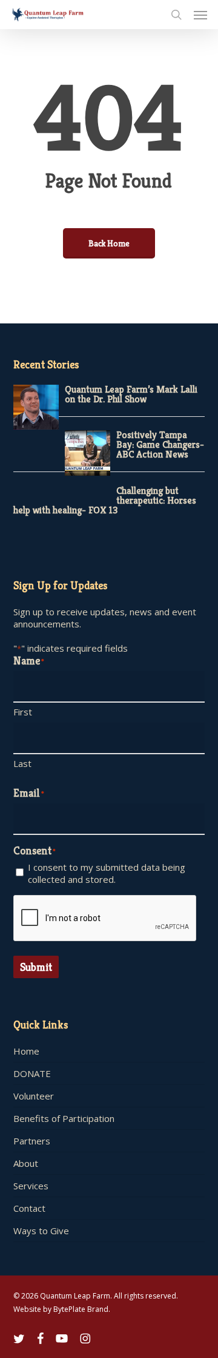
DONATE (32, 1073)
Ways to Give (41, 1231)
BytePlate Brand (80, 1309)
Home (26, 1051)
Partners (31, 1141)
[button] (200, 14)
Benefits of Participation (63, 1118)
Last (22, 763)
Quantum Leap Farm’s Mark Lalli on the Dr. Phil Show (131, 394)
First (22, 712)
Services (30, 1186)
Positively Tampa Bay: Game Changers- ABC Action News (160, 444)
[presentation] (105, 918)
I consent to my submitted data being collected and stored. (106, 873)
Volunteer (33, 1096)
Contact (29, 1208)
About (25, 1163)
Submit (36, 967)
